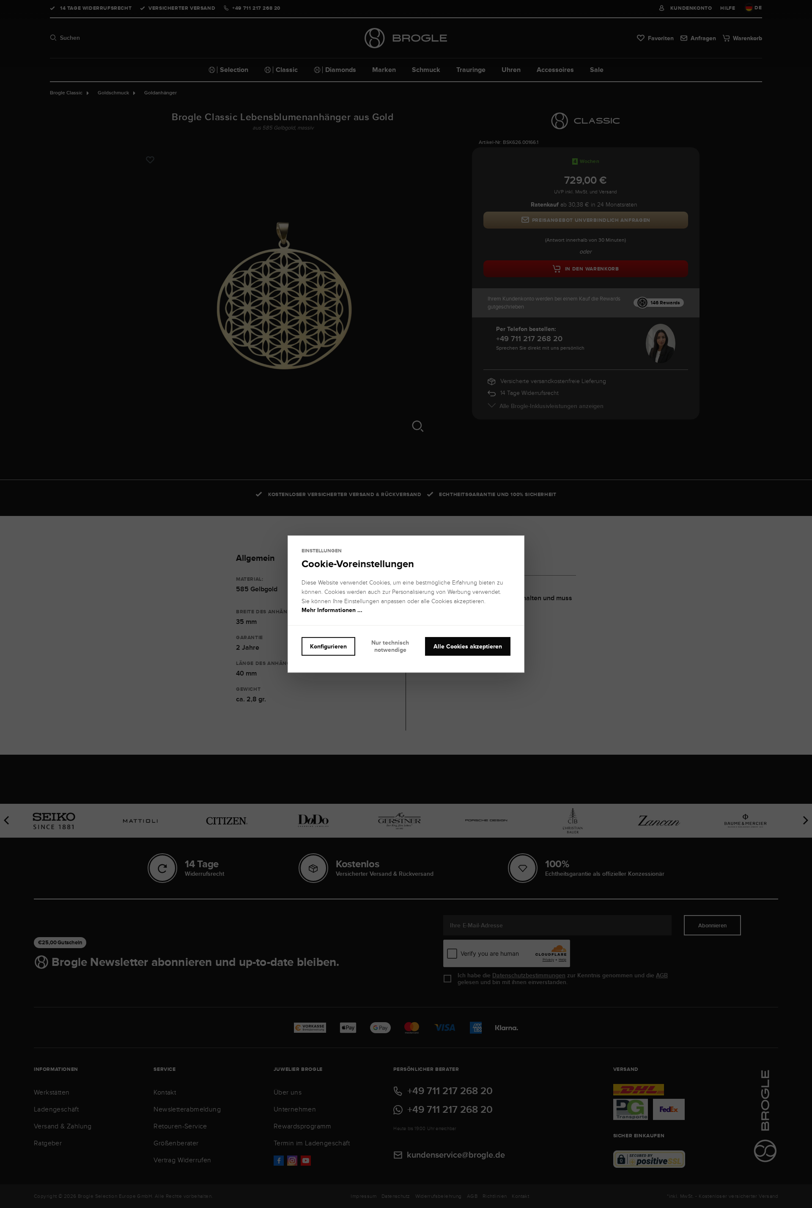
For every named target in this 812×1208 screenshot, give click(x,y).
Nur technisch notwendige (390, 646)
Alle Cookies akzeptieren (467, 646)
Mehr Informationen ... (332, 610)
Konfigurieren (328, 646)
